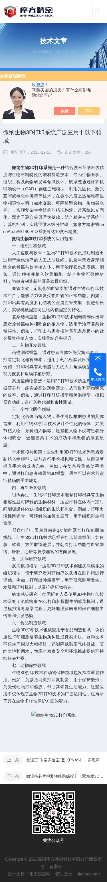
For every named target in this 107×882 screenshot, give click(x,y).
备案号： (57, 866)
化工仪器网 (40, 873)
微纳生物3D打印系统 (31, 238)
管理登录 (63, 873)
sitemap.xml (88, 873)
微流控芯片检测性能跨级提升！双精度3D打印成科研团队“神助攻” (65, 776)
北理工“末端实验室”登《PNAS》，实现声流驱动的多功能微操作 (65, 760)
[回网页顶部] (98, 359)
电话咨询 (98, 380)
